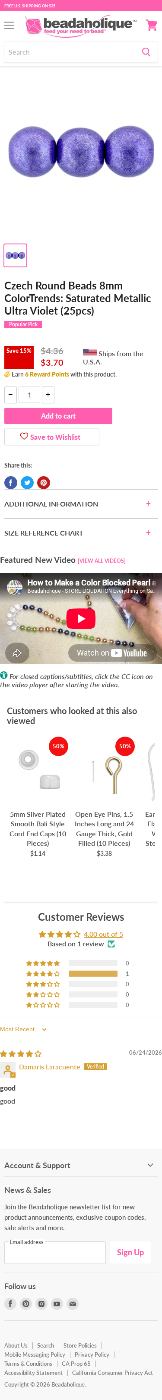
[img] (20, 1053)
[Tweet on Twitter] (27, 482)
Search (45, 1345)
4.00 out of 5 (103, 934)
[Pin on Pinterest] (43, 482)
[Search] (146, 52)
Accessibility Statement (33, 1372)
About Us (16, 1345)
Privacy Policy (92, 1354)
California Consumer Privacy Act (112, 1372)
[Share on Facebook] (10, 482)
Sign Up (130, 1252)
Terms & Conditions (28, 1363)
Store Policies (80, 1345)
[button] (43, 974)
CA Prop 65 (76, 1363)
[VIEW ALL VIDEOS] (102, 561)
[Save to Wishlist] (24, 437)
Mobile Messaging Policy (34, 1354)
